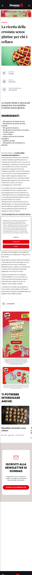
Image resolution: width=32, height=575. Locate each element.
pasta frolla (16, 260)
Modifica (16, 237)
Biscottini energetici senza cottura (13, 429)
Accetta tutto (16, 241)
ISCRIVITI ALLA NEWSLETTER (16, 487)
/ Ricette (4, 22)
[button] (2, 5)
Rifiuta (16, 246)
